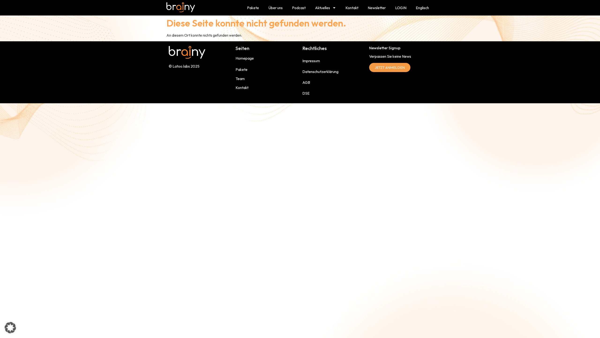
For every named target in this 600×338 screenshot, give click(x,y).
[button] (10, 327)
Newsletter (377, 7)
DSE (306, 93)
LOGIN (400, 7)
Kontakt (351, 7)
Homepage (245, 58)
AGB (306, 82)
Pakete (253, 7)
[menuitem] (422, 7)
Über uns (275, 7)
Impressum (311, 60)
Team (240, 78)
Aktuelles (322, 7)
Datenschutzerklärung (320, 71)
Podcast (299, 7)
